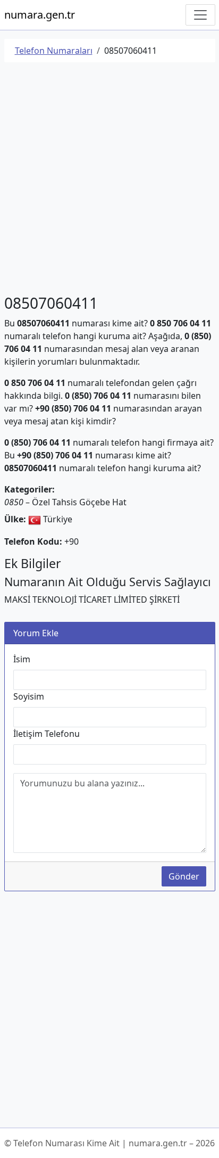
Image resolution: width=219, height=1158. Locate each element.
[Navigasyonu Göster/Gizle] (200, 15)
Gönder (184, 876)
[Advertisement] (109, 180)
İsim (21, 659)
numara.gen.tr (39, 14)
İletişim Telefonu (46, 734)
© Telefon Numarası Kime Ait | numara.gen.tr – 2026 (109, 1143)
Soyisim (28, 696)
